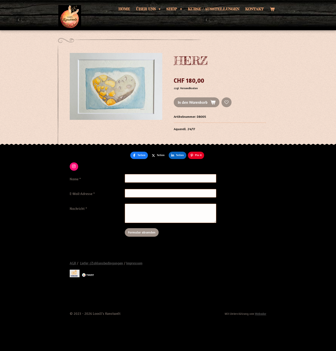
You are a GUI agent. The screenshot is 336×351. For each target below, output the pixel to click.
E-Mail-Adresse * (82, 194)
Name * (75, 179)
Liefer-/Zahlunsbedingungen (101, 263)
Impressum (134, 263)
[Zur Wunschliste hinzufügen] (226, 102)
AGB (73, 263)
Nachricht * (78, 208)
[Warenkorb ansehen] (272, 9)
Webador (260, 313)
